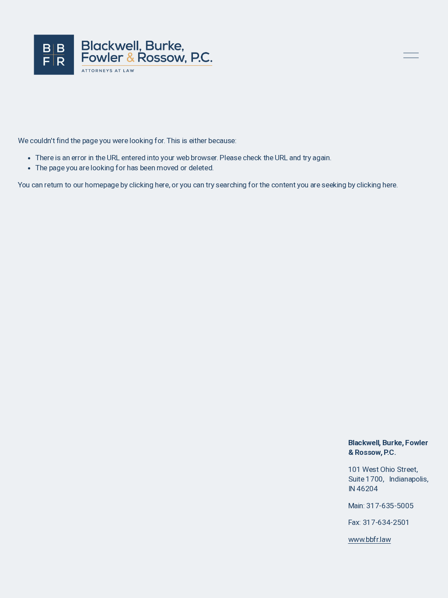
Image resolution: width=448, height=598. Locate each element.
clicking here (149, 184)
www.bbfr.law (369, 539)
